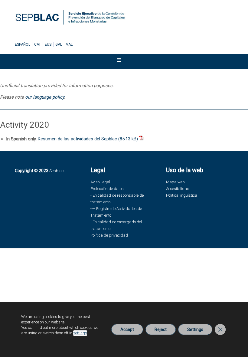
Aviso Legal (100, 182)
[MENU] (123, 61)
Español (22, 44)
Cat (37, 44)
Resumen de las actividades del (77, 139)
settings (80, 333)
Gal (58, 44)
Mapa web (175, 182)
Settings (195, 329)
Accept (127, 329)
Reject (161, 329)
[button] (119, 61)
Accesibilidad (177, 188)
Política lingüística (181, 195)
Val (69, 44)
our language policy (44, 97)
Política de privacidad (109, 235)
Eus (48, 44)
